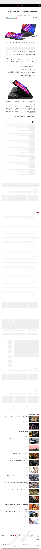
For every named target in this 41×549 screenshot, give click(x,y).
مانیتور (23, 58)
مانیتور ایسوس (25, 65)
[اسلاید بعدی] (1, 327)
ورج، (29, 65)
